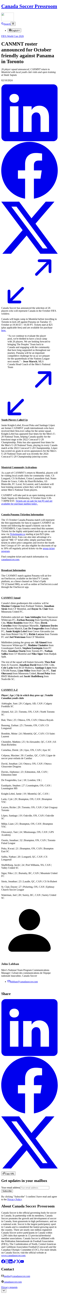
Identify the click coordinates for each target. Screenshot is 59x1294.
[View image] (29, 302)
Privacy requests (9, 1287)
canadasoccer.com (13, 1282)
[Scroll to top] (3, 1291)
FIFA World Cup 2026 (12, 36)
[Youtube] (22, 1262)
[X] (18, 1262)
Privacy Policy (14, 1199)
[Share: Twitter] (29, 255)
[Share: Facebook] (29, 197)
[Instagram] (7, 1262)
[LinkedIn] (11, 1262)
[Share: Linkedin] (29, 140)
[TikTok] (14, 1262)
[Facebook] (3, 1262)
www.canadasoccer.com (13, 1255)
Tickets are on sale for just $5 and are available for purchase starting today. (26, 502)
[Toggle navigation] (13, 24)
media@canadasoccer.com (17, 1276)
